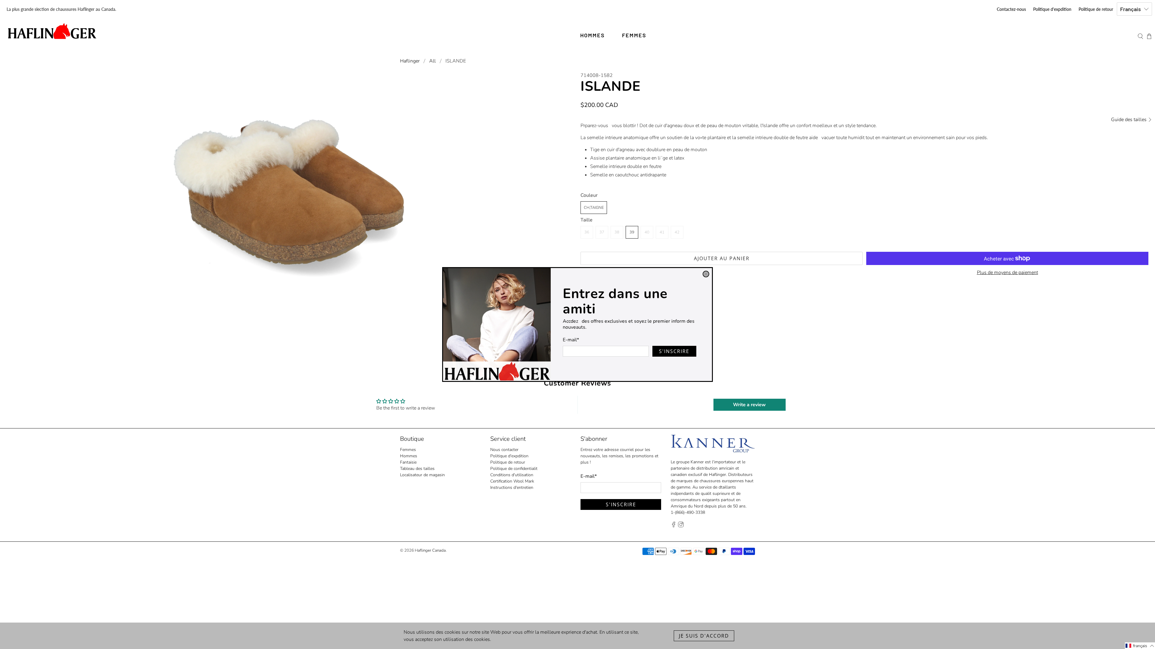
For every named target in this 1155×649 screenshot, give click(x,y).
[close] (706, 274)
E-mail (571, 340)
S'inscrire (674, 351)
